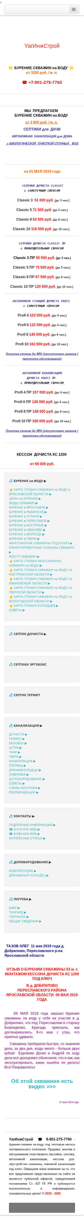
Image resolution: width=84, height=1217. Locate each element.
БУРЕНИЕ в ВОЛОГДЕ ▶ (27, 534)
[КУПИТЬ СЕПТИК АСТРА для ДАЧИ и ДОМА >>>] (41, 98)
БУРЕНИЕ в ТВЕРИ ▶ (24, 538)
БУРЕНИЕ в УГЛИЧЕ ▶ (25, 516)
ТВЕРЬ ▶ (15, 756)
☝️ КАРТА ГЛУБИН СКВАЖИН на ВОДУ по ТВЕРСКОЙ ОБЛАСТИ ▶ (40, 590)
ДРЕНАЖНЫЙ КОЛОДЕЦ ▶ (29, 875)
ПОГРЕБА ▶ (17, 765)
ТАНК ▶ (14, 752)
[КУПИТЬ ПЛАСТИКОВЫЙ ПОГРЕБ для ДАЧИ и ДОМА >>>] (60, 98)
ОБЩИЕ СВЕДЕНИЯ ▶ (25, 921)
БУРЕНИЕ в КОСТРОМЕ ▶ (28, 525)
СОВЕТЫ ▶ (17, 610)
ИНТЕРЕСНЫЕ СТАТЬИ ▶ (27, 838)
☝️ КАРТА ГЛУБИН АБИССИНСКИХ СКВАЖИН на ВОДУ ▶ (35, 563)
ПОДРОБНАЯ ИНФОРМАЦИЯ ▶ (32, 825)
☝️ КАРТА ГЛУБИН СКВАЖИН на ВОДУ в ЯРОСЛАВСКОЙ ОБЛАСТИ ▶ (39, 491)
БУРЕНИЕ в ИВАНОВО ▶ (27, 530)
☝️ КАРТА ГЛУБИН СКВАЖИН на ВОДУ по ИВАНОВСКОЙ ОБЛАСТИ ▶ (40, 581)
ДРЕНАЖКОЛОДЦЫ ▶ (25, 770)
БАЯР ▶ (14, 908)
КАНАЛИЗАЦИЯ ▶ (22, 761)
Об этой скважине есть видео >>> (42, 1083)
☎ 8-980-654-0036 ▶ (24, 834)
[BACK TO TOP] (42, 1208)
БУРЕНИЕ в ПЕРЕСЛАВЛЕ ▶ (29, 521)
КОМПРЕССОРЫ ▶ (23, 871)
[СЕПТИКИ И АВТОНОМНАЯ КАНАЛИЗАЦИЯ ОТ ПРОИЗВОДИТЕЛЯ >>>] (42, 643)
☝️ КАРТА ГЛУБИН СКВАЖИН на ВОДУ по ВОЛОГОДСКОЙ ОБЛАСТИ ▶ (40, 598)
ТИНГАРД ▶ (17, 912)
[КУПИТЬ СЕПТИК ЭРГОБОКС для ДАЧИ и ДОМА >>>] (23, 98)
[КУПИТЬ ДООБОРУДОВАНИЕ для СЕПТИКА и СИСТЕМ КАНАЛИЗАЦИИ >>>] (69, 98)
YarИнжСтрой (42, 46)
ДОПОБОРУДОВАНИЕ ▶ (27, 779)
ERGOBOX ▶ (18, 743)
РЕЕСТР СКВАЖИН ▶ (24, 556)
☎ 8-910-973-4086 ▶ (24, 829)
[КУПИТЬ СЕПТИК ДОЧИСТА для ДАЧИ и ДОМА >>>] (15, 98)
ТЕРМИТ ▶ (17, 739)
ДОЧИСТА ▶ (18, 734)
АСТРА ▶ (15, 747)
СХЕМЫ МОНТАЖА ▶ (25, 788)
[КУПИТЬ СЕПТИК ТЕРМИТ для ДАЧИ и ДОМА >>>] (32, 98)
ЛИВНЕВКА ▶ (19, 774)
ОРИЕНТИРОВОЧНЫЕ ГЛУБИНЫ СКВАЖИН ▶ (41, 549)
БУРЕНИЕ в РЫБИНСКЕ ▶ (28, 512)
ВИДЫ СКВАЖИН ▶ (23, 503)
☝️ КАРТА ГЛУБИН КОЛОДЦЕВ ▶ (33, 605)
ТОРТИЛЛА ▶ (19, 917)
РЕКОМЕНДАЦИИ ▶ (24, 792)
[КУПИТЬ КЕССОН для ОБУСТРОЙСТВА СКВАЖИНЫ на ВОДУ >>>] (51, 98)
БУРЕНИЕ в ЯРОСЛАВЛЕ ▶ (29, 507)
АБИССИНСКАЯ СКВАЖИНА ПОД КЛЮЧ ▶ (41, 543)
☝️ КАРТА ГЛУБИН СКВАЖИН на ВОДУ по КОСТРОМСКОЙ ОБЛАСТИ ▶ (40, 572)
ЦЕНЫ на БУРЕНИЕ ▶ (25, 498)
